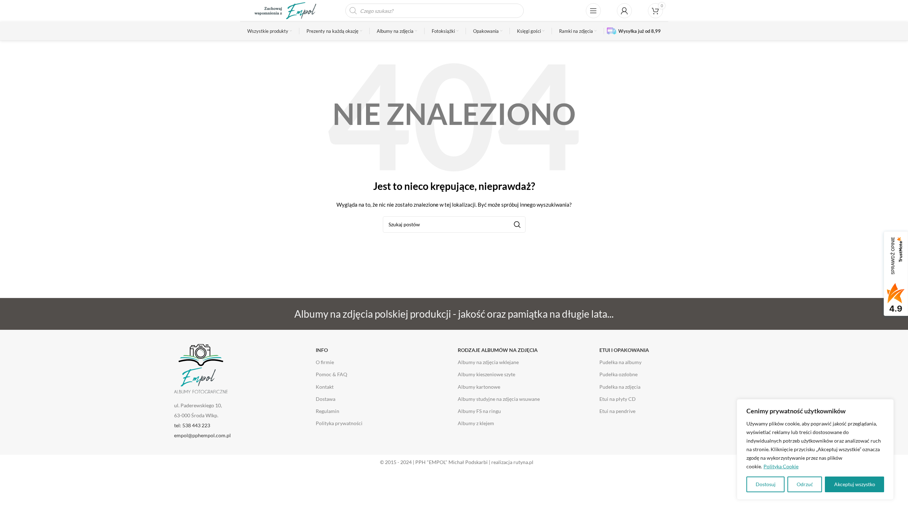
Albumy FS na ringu (479, 411)
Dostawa (325, 399)
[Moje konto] (624, 11)
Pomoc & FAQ (331, 374)
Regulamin (327, 411)
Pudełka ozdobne (618, 374)
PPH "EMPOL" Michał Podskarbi (451, 462)
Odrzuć (805, 484)
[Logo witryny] (281, 10)
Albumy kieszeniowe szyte (486, 374)
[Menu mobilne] (593, 11)
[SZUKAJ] (517, 224)
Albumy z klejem (476, 423)
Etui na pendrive (617, 411)
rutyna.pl (523, 462)
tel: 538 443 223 (192, 425)
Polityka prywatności (339, 423)
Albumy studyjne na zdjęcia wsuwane (499, 399)
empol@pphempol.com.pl (202, 435)
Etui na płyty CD (617, 399)
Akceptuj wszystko (854, 484)
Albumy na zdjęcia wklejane (488, 362)
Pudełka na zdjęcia (619, 387)
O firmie (325, 362)
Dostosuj (766, 484)
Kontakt (325, 387)
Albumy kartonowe (479, 387)
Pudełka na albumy (620, 362)
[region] (815, 449)
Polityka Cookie (781, 466)
